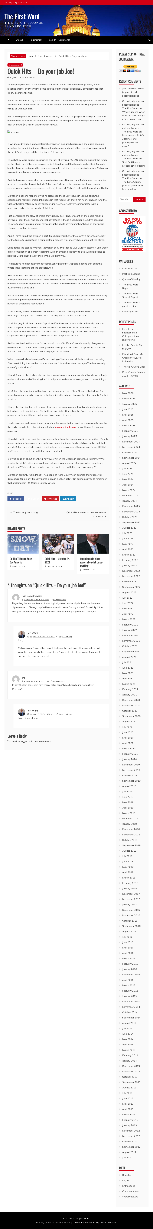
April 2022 (128, 613)
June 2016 (127, 942)
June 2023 (127, 538)
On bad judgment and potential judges (133, 92)
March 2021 (129, 683)
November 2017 (131, 899)
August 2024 (129, 463)
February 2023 (130, 560)
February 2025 (130, 430)
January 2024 (129, 500)
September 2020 (131, 716)
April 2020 (128, 743)
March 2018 (129, 877)
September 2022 (131, 586)
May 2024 (128, 479)
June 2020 (127, 732)
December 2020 (131, 699)
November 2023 (131, 511)
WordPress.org (130, 1196)
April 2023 (128, 549)
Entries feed (128, 1185)
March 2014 (129, 1049)
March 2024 (129, 490)
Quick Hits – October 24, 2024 (57, 560)
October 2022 (129, 581)
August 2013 (129, 1087)
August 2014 (129, 1022)
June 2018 (127, 861)
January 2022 (129, 629)
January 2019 (129, 823)
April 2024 (128, 484)
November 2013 (131, 1071)
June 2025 (127, 409)
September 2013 (131, 1082)
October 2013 (129, 1076)
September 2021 (131, 651)
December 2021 (131, 635)
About (19, 39)
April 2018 (128, 872)
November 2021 (131, 640)
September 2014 (131, 1017)
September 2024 (131, 457)
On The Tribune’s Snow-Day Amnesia (21, 560)
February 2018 (130, 882)
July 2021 (127, 662)
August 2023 (129, 527)
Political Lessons (131, 273)
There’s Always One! (133, 366)
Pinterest (51, 498)
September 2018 (131, 845)
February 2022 (130, 624)
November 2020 (131, 705)
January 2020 (129, 759)
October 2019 (129, 775)
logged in (25, 741)
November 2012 (131, 1135)
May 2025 (128, 414)
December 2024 (131, 441)
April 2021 (128, 678)
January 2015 (129, 996)
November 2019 (131, 769)
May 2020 (128, 737)
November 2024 (131, 446)
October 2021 (129, 646)
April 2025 (128, 420)
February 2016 (130, 963)
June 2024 (127, 473)
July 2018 (127, 856)
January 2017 (129, 904)
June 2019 (127, 796)
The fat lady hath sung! (25, 512)
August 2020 (129, 721)
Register (126, 1175)
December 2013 (131, 1066)
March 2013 (129, 1114)
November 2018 (131, 834)
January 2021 (129, 694)
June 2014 (127, 1033)
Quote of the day (131, 279)
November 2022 (131, 576)
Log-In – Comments (59, 39)
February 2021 (130, 689)
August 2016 (129, 931)
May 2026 (128, 393)
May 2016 (128, 947)
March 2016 (129, 958)
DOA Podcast (129, 268)
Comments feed (130, 1191)
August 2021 (129, 656)
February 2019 (130, 818)
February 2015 (130, 990)
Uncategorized (15, 65)
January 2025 (129, 436)
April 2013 (128, 1109)
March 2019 (129, 813)
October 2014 (129, 1012)
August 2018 (129, 850)
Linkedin (69, 498)
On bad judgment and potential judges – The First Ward (133, 105)
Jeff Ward (32, 632)
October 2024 (129, 452)
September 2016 (131, 926)
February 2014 (130, 1055)
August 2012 (129, 1152)
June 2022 (127, 603)
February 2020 (130, 753)
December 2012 (131, 1130)
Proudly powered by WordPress (53, 1222)
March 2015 (129, 985)
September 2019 (131, 780)
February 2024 (130, 495)
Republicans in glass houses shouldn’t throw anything (91, 562)
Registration (35, 39)
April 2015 (128, 979)
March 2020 (129, 748)
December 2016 (131, 909)
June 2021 (127, 667)
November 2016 (131, 915)
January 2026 (129, 403)
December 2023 (131, 506)
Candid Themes (108, 1222)
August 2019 (129, 786)
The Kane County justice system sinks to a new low (132, 185)
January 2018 (129, 888)
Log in (125, 1180)
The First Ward (22, 16)
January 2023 (129, 565)
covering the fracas (65, 426)
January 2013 (129, 1125)
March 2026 (129, 398)
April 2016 (128, 952)
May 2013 (128, 1103)
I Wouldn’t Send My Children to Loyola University (132, 358)
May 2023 (128, 543)
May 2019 (128, 802)
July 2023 (127, 533)
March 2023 (129, 554)
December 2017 (131, 893)
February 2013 (130, 1119)
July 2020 (127, 726)
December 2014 (131, 1001)
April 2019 (128, 807)
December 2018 (131, 829)
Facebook (16, 498)
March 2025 (129, 425)
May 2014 (128, 1039)
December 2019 (131, 764)
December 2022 (131, 570)
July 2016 (127, 936)
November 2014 (131, 1006)
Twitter (34, 498)
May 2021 (128, 673)
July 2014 (127, 1028)
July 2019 (127, 791)
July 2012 (127, 1157)
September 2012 (131, 1146)
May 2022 (128, 608)
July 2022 (127, 597)
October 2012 (129, 1141)
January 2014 (129, 1060)
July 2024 (127, 468)
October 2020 (129, 710)
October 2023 (129, 516)
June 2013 (127, 1098)
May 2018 (128, 866)
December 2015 (131, 974)
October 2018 (129, 839)
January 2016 (129, 969)
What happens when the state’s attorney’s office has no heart (133, 115)
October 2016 (129, 920)
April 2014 (128, 1044)
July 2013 (127, 1092)
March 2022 (129, 619)
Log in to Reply (59, 599)
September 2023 (131, 522)
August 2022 (129, 592)
